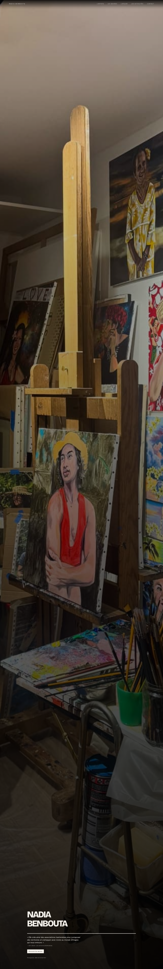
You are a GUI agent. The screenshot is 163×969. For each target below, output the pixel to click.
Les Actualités (137, 4)
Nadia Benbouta (17, 4)
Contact (150, 4)
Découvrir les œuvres (35, 951)
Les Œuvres (112, 4)
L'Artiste (100, 4)
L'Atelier (124, 4)
